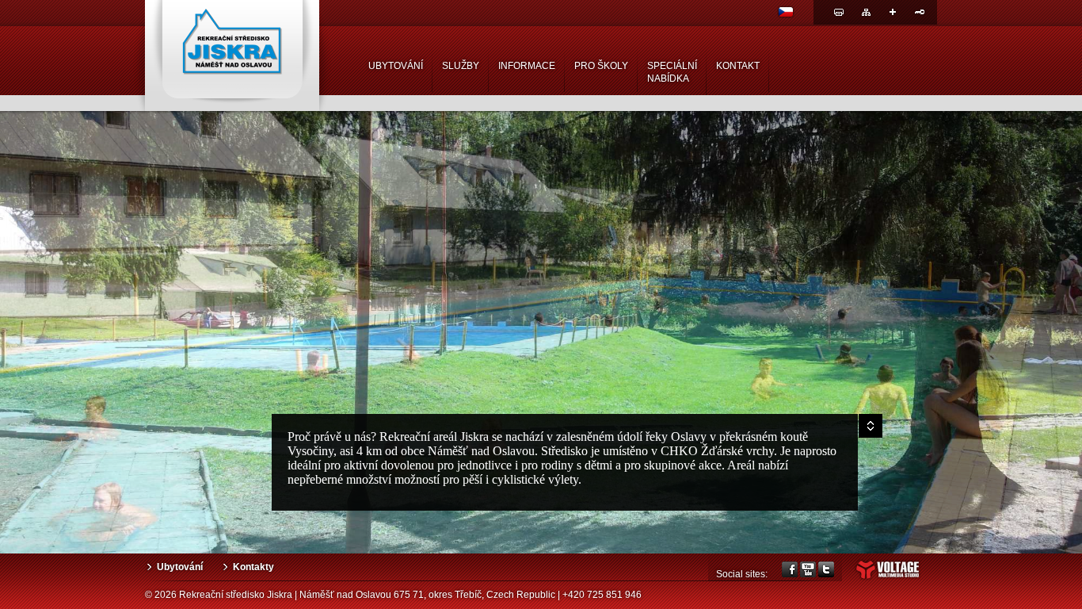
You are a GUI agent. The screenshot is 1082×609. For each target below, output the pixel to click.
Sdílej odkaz (892, 11)
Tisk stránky (838, 11)
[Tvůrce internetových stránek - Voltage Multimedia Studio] (887, 578)
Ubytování (180, 567)
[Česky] (785, 14)
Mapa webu (865, 11)
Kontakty (253, 567)
